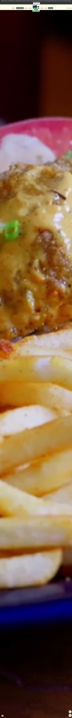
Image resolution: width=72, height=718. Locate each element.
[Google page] (70, 8)
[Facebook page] (67, 8)
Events (42, 8)
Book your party (36, 3)
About (46, 8)
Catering (50, 8)
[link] (36, 8)
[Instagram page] (69, 8)
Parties (30, 8)
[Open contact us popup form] (70, 715)
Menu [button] (13, 8)
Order (25, 8)
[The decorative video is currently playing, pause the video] (2, 716)
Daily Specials (20, 8)
